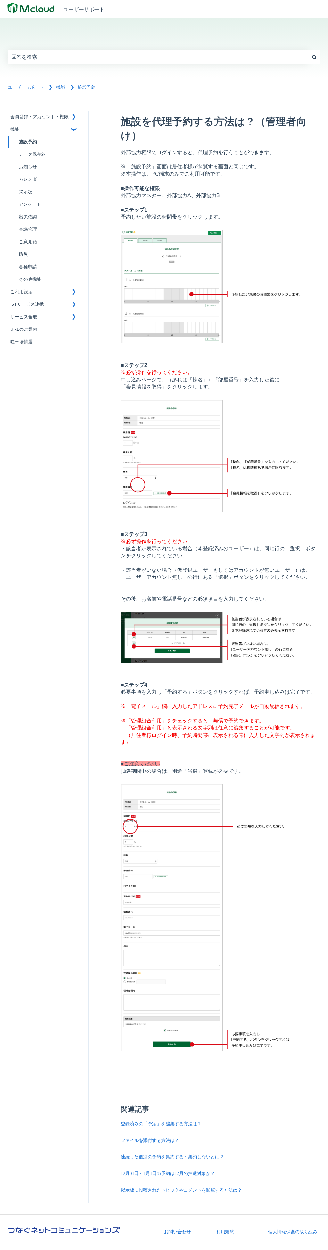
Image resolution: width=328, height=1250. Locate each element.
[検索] (314, 57)
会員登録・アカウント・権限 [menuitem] (39, 116)
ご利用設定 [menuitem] (21, 291)
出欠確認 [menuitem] (28, 216)
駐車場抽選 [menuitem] (21, 341)
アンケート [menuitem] (30, 204)
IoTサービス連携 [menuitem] (27, 304)
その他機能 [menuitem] (30, 279)
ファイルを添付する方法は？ (150, 1140)
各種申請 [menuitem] (28, 266)
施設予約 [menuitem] (28, 141)
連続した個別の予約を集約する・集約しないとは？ (172, 1157)
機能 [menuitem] (14, 129)
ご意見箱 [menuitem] (28, 241)
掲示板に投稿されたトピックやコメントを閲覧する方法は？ (181, 1190)
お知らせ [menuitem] (28, 166)
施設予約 (87, 87)
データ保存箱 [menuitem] (32, 154)
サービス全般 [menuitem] (23, 316)
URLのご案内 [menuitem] (23, 329)
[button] (74, 117)
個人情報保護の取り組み (292, 1231)
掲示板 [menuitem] (25, 191)
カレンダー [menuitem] (30, 179)
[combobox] (158, 57)
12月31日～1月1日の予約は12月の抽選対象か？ (168, 1173)
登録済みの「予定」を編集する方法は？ (161, 1124)
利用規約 (225, 1231)
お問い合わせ (177, 1231)
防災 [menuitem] (23, 254)
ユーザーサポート (83, 9)
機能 (60, 87)
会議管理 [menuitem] (28, 229)
